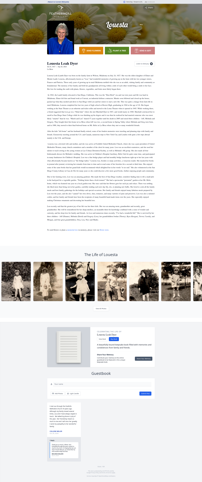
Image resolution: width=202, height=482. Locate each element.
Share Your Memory (144, 359)
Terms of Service (107, 473)
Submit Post (145, 394)
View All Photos (101, 309)
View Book (102, 339)
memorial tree (72, 230)
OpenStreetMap (103, 476)
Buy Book (114, 339)
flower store (104, 230)
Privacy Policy (95, 473)
